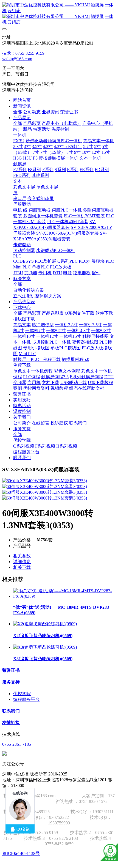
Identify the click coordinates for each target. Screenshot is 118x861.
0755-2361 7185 (16, 744)
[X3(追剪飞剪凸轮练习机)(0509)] (45, 647)
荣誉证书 (11, 670)
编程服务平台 (26, 699)
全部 (17, 111)
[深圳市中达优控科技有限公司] (59, 13)
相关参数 (22, 555)
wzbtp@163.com (17, 58)
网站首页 (22, 100)
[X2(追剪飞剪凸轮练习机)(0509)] (45, 623)
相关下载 (22, 567)
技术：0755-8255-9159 (23, 53)
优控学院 (22, 693)
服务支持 (11, 682)
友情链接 (11, 722)
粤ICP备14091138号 (21, 853)
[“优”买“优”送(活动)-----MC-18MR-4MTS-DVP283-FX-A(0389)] (64, 596)
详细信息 (22, 561)
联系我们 (11, 711)
